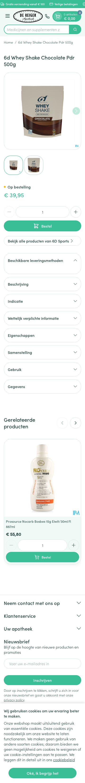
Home (8, 42)
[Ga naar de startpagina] (28, 16)
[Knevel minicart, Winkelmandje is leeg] (57, 16)
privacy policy (14, 699)
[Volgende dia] (75, 423)
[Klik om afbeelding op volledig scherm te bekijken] (42, 111)
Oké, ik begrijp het (42, 773)
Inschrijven (42, 680)
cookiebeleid (64, 759)
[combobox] (36, 29)
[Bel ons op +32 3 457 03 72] (47, 16)
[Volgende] (76, 111)
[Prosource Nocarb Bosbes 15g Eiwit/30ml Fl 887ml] (42, 478)
